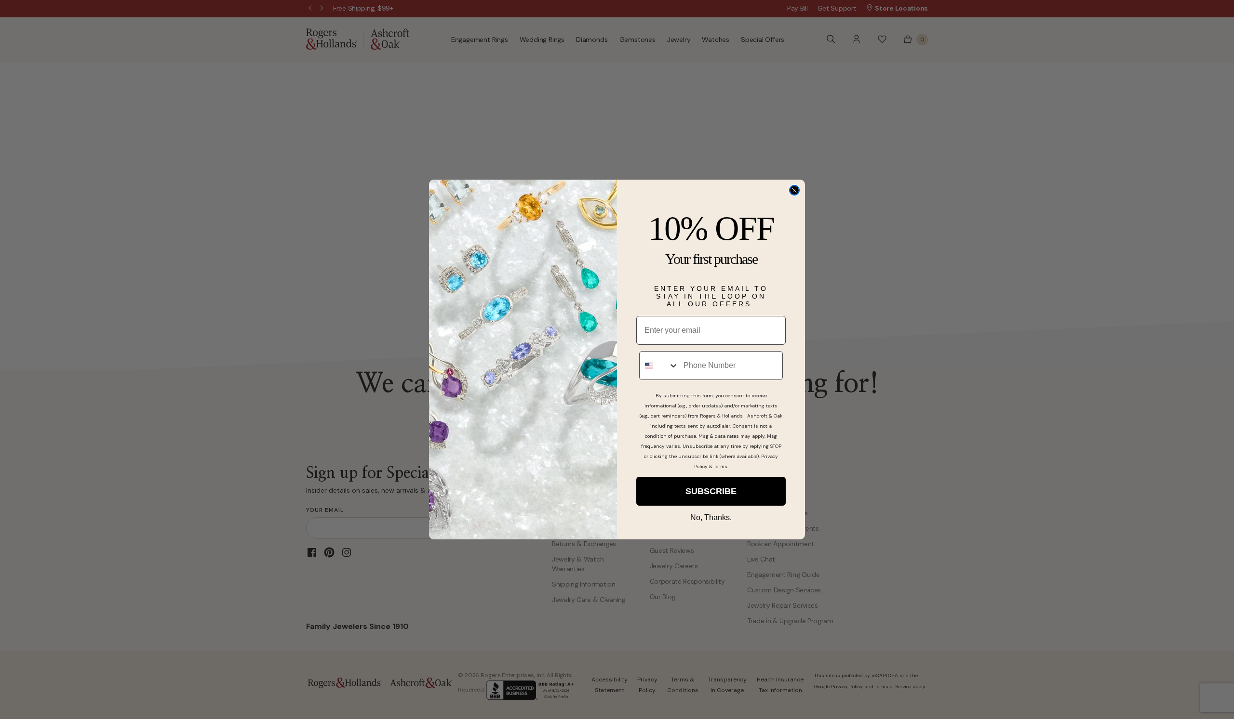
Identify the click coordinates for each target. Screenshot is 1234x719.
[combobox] (659, 365)
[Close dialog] (794, 190)
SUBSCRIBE (711, 491)
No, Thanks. (711, 517)
